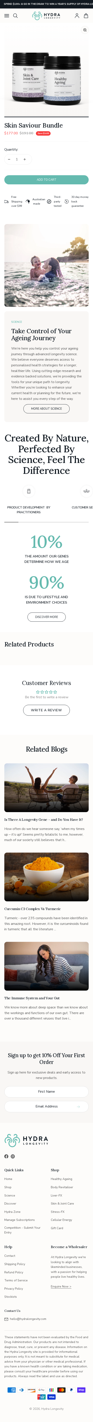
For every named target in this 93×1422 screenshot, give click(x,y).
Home (8, 1179)
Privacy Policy (13, 1289)
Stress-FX (57, 1212)
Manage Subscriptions (19, 1220)
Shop (7, 1187)
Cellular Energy (61, 1220)
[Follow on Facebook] (6, 1156)
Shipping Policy (14, 1264)
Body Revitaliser (62, 1187)
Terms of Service (16, 1280)
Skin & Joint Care (62, 1204)
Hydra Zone (12, 1212)
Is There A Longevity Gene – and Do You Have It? (43, 819)
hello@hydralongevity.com (28, 1319)
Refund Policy (13, 1272)
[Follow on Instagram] (13, 1156)
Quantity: (11, 149)
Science (9, 1195)
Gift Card (57, 1228)
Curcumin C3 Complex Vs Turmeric (32, 909)
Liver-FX (56, 1195)
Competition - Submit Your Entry (22, 1230)
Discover (10, 1204)
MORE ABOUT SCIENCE (46, 409)
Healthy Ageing (61, 1179)
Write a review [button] (46, 710)
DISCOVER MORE (46, 617)
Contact (9, 1256)
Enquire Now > (61, 1286)
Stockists (10, 1297)
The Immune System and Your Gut (31, 998)
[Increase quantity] (24, 159)
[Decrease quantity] (9, 159)
